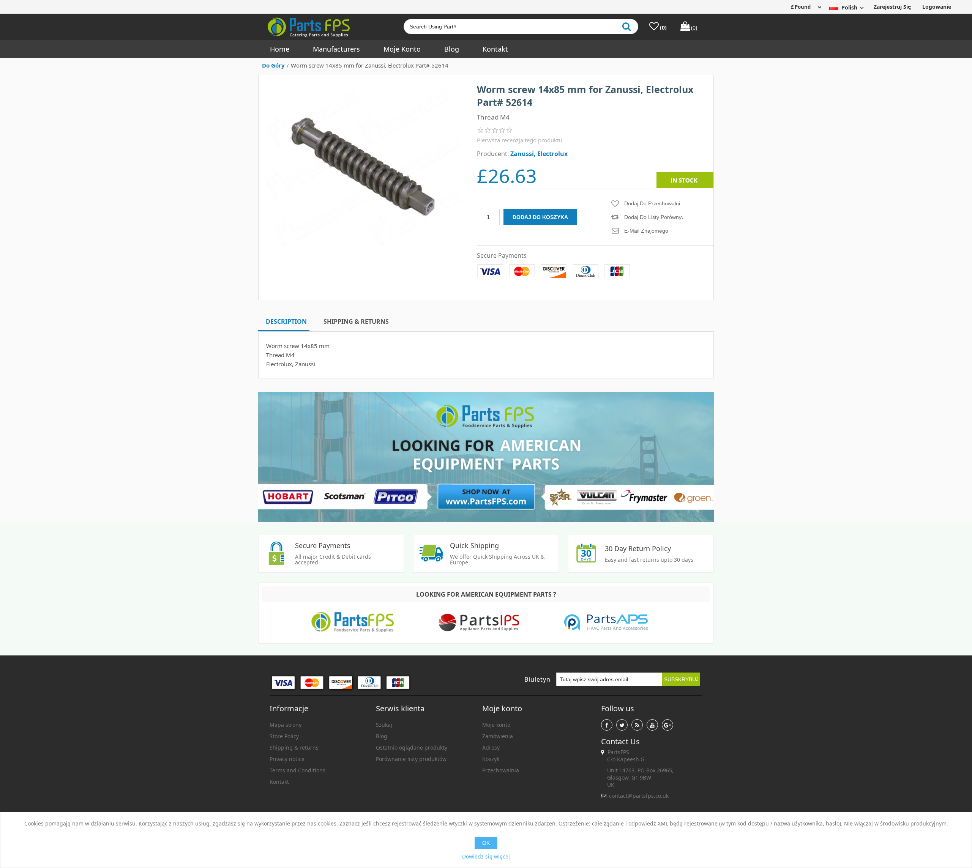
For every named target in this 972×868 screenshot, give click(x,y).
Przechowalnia (500, 770)
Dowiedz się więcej (486, 856)
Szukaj (384, 724)
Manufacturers (336, 49)
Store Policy (284, 736)
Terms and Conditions (297, 770)
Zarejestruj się (892, 6)
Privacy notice (287, 758)
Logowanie (936, 6)
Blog (451, 49)
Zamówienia (497, 736)
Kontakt (495, 49)
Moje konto (402, 49)
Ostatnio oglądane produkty (411, 747)
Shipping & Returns (356, 321)
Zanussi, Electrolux (539, 154)
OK (486, 843)
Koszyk (490, 758)
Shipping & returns (294, 747)
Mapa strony (285, 724)
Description (286, 321)
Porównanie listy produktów (411, 758)
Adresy (491, 747)
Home (279, 49)
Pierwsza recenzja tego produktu (519, 140)
